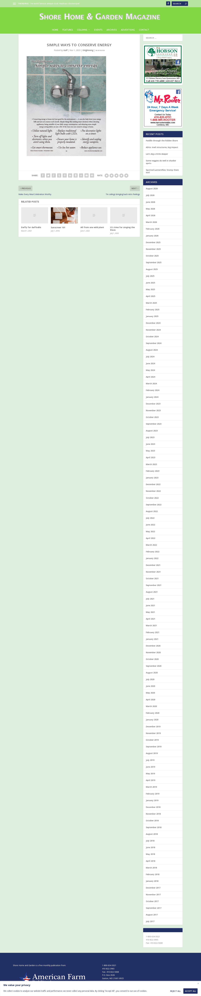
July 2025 (150, 276)
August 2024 (152, 350)
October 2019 (152, 740)
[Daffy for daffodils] (34, 215)
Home (55, 30)
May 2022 (150, 531)
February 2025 (152, 309)
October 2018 (152, 820)
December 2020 (153, 645)
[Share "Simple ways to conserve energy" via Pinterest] (64, 175)
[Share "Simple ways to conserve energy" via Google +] (53, 175)
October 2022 (152, 498)
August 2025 (152, 269)
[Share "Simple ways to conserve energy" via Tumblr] (59, 175)
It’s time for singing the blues (122, 228)
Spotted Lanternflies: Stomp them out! (162, 171)
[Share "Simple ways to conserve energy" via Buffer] (75, 175)
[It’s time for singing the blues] (123, 215)
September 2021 (153, 585)
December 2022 (153, 484)
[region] (100, 988)
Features (67, 30)
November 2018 (153, 813)
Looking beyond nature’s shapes (44, 3)
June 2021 (150, 605)
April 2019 (150, 780)
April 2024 (150, 376)
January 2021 (152, 639)
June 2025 (150, 282)
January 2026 (152, 235)
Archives (112, 30)
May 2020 (150, 692)
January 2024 (152, 397)
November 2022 (153, 491)
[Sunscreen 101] (64, 215)
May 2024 (150, 370)
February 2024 (152, 390)
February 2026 (152, 229)
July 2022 (150, 518)
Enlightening (88, 50)
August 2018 (152, 834)
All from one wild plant (92, 227)
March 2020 (151, 706)
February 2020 (152, 713)
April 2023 (150, 457)
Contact (144, 30)
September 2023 (153, 424)
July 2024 (150, 356)
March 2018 (151, 867)
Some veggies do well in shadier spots (161, 161)
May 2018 (150, 854)
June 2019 (150, 766)
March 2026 (151, 222)
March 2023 (151, 464)
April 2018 (150, 861)
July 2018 (150, 840)
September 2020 (153, 666)
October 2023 (152, 417)
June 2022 (150, 524)
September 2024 (153, 343)
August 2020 (152, 672)
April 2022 (150, 538)
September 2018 (153, 827)
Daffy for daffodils (31, 227)
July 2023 (150, 437)
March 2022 (151, 545)
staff (65, 50)
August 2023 (152, 430)
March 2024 (151, 383)
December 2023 (153, 403)
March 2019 (151, 787)
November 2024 (153, 329)
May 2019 (150, 773)
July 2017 (150, 921)
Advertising (128, 30)
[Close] (198, 983)
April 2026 (150, 215)
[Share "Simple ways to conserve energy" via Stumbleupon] (81, 175)
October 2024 (152, 336)
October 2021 (152, 578)
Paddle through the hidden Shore (162, 140)
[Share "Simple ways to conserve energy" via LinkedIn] (70, 175)
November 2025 (153, 249)
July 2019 (150, 760)
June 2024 (150, 363)
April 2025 (150, 296)
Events (98, 30)
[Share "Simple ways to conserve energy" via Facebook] (43, 175)
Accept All (190, 991)
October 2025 (152, 255)
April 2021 (150, 618)
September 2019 (153, 746)
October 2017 (152, 901)
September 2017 (153, 908)
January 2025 (152, 316)
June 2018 (150, 847)
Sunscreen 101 (58, 227)
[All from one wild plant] (94, 215)
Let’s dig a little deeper (157, 154)
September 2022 (153, 504)
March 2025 (151, 303)
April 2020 (150, 699)
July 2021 (150, 598)
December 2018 (153, 807)
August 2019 (152, 753)
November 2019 (153, 733)
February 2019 (152, 793)
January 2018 (152, 881)
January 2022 (152, 558)
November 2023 (153, 410)
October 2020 (152, 659)
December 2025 (153, 242)
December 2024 (153, 323)
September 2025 (153, 262)
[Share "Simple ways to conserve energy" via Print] (92, 175)
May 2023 (150, 450)
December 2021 (153, 565)
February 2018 (152, 874)
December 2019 (153, 726)
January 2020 (152, 719)
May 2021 (150, 612)
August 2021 (152, 592)
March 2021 (151, 625)
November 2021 (153, 571)
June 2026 (150, 202)
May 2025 (150, 289)
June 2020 (150, 686)
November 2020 (153, 652)
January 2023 (152, 477)
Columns (82, 30)
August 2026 (152, 188)
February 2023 (152, 471)
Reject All (175, 991)
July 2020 (150, 679)
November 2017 (153, 894)
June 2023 (150, 444)
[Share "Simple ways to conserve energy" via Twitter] (48, 175)
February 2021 (152, 632)
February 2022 (152, 551)
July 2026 (150, 195)
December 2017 (153, 887)
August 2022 (152, 511)
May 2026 (150, 208)
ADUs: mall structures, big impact (162, 147)
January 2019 (152, 800)
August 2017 (152, 914)
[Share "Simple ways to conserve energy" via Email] (86, 175)
